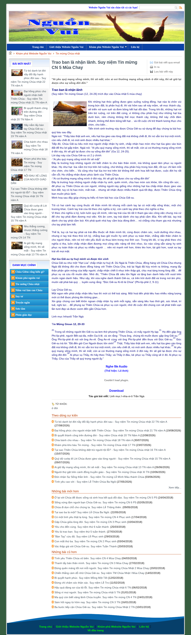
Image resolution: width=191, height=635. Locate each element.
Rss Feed (180, 7)
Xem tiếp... (175, 487)
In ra (156, 66)
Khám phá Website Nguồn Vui (106, 47)
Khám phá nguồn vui (27, 278)
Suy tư (19, 296)
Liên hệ (135, 47)
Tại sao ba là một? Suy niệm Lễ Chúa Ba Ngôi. (82, 512)
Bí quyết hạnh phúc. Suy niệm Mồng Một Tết (80, 577)
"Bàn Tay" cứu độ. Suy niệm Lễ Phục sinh (78, 536)
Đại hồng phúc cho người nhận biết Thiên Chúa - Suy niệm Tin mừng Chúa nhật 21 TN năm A (109, 430)
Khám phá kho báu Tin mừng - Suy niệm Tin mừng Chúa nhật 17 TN (94, 445)
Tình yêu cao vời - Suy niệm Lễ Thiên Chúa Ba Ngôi (85, 481)
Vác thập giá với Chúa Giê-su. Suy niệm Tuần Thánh (85, 546)
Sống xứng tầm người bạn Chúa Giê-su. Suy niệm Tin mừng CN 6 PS (95, 502)
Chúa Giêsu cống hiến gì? (29, 271)
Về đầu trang (95, 630)
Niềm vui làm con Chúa (28, 290)
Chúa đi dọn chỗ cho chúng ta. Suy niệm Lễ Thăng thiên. (88, 507)
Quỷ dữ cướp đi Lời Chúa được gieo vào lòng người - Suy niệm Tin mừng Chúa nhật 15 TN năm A (29, 213)
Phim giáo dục (23, 314)
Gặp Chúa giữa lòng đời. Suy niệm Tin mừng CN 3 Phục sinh (90, 521)
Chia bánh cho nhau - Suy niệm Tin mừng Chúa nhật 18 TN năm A (93, 440)
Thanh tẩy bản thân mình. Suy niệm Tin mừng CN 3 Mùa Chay (91, 563)
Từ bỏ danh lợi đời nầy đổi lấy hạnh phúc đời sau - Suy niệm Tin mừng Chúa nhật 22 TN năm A (28, 78)
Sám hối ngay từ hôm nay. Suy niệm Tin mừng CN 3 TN (87, 602)
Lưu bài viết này (163, 71)
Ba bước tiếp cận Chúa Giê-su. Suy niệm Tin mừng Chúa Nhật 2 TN (94, 607)
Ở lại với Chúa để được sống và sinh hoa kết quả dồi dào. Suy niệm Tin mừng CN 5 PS (105, 497)
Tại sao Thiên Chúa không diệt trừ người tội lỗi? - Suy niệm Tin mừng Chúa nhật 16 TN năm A (109, 449)
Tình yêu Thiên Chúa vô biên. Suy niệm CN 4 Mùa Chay (87, 558)
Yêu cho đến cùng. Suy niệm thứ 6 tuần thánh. (81, 526)
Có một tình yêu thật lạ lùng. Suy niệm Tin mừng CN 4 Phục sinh (92, 517)
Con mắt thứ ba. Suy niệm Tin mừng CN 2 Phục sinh (85, 541)
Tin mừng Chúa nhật (68, 53)
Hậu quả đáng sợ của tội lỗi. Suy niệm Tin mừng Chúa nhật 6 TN (92, 587)
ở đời (55, 408)
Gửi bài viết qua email (167, 62)
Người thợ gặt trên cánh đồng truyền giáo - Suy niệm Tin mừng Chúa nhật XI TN (101, 472)
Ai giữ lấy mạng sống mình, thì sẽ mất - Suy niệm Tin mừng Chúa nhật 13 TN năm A (104, 467)
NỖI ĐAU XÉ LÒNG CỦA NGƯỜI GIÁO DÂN (29, 179)
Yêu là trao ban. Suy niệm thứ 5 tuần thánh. (80, 531)
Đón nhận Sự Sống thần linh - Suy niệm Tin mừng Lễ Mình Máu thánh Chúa (99, 476)
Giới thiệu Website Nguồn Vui (66, 47)
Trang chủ (45, 626)
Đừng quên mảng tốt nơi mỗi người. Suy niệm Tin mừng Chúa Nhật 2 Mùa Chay (101, 568)
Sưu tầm (20, 308)
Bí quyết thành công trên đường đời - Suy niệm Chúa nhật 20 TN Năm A (97, 435)
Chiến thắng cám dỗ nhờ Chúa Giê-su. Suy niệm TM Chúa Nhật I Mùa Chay (99, 572)
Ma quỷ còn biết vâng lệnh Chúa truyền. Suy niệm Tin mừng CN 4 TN (95, 597)
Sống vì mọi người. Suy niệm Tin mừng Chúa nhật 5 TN (87, 592)
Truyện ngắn (22, 302)
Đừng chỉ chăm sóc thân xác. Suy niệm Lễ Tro (81, 582)
